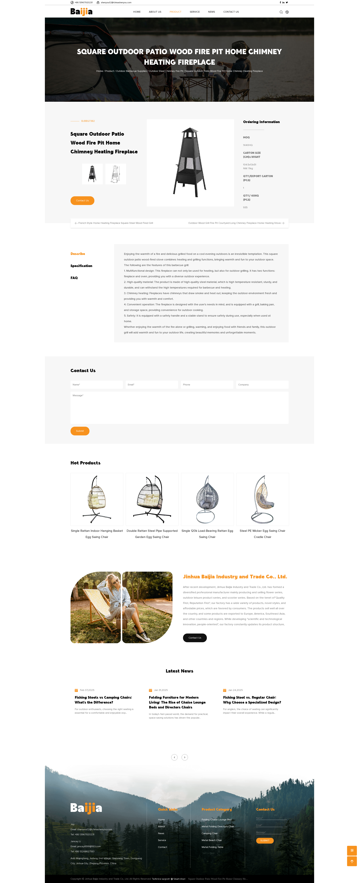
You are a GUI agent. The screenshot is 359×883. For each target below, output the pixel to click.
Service (195, 12)
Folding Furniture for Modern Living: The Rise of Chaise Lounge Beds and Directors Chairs (177, 702)
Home (137, 12)
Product (175, 12)
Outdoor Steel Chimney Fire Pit (166, 71)
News (211, 12)
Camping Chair (210, 833)
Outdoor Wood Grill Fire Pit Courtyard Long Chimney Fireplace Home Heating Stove (234, 223)
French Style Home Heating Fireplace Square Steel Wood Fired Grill (115, 223)
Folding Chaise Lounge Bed (217, 819)
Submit (80, 431)
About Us (155, 12)
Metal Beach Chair (212, 840)
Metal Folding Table (212, 847)
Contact (162, 847)
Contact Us (231, 12)
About (161, 826)
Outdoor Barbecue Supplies (131, 71)
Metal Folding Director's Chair (218, 826)
